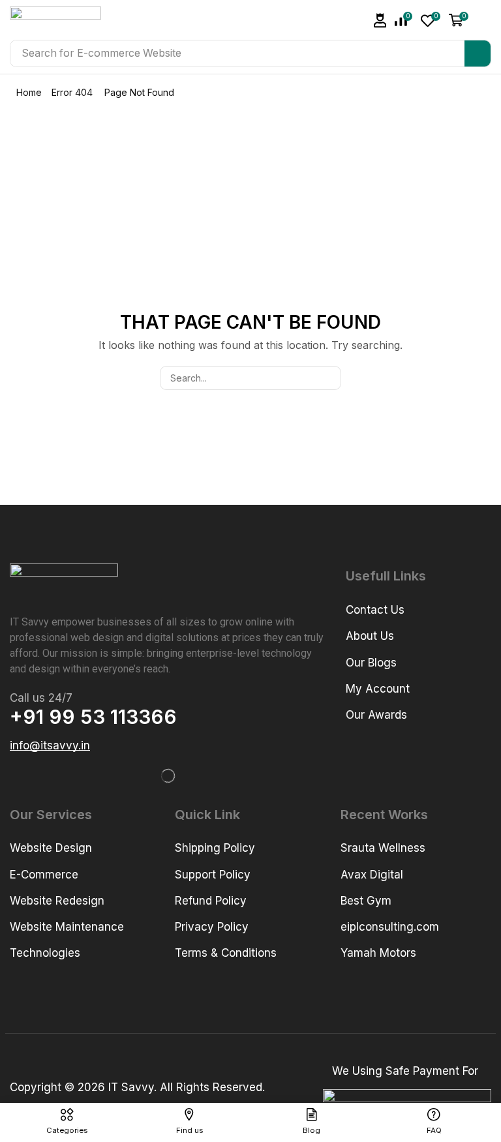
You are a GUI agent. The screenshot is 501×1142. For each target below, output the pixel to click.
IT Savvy (131, 1087)
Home (29, 92)
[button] (380, 20)
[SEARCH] (329, 378)
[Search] (477, 53)
